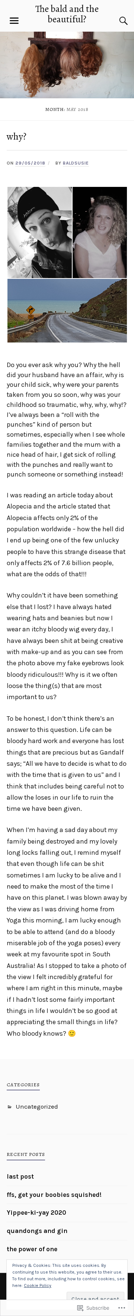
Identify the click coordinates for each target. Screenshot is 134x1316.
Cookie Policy (37, 1285)
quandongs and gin (37, 1230)
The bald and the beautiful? (67, 14)
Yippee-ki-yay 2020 (36, 1212)
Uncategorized (37, 1106)
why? (16, 136)
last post (20, 1176)
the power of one (32, 1249)
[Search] (116, 21)
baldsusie (76, 163)
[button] (39, 232)
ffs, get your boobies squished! (54, 1194)
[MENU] (14, 21)
